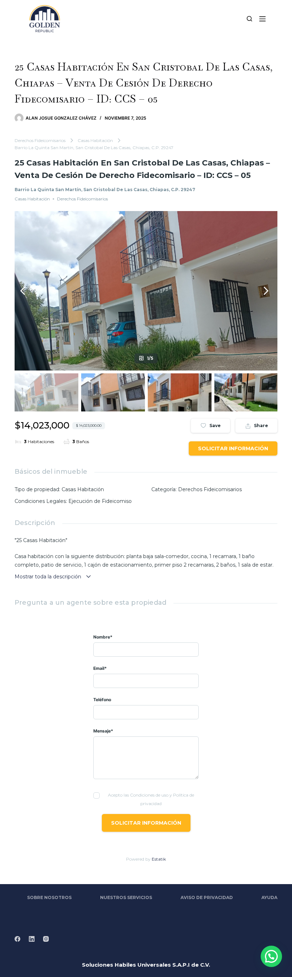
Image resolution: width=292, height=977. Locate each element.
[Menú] (262, 19)
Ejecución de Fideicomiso (100, 501)
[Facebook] (17, 939)
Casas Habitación (95, 140)
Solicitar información (233, 448)
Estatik (159, 859)
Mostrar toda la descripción (49, 576)
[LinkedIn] (32, 939)
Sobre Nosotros (49, 897)
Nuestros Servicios (126, 897)
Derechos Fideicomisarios (40, 140)
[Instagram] (46, 939)
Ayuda (269, 897)
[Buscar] (249, 18)
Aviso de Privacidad (207, 897)
